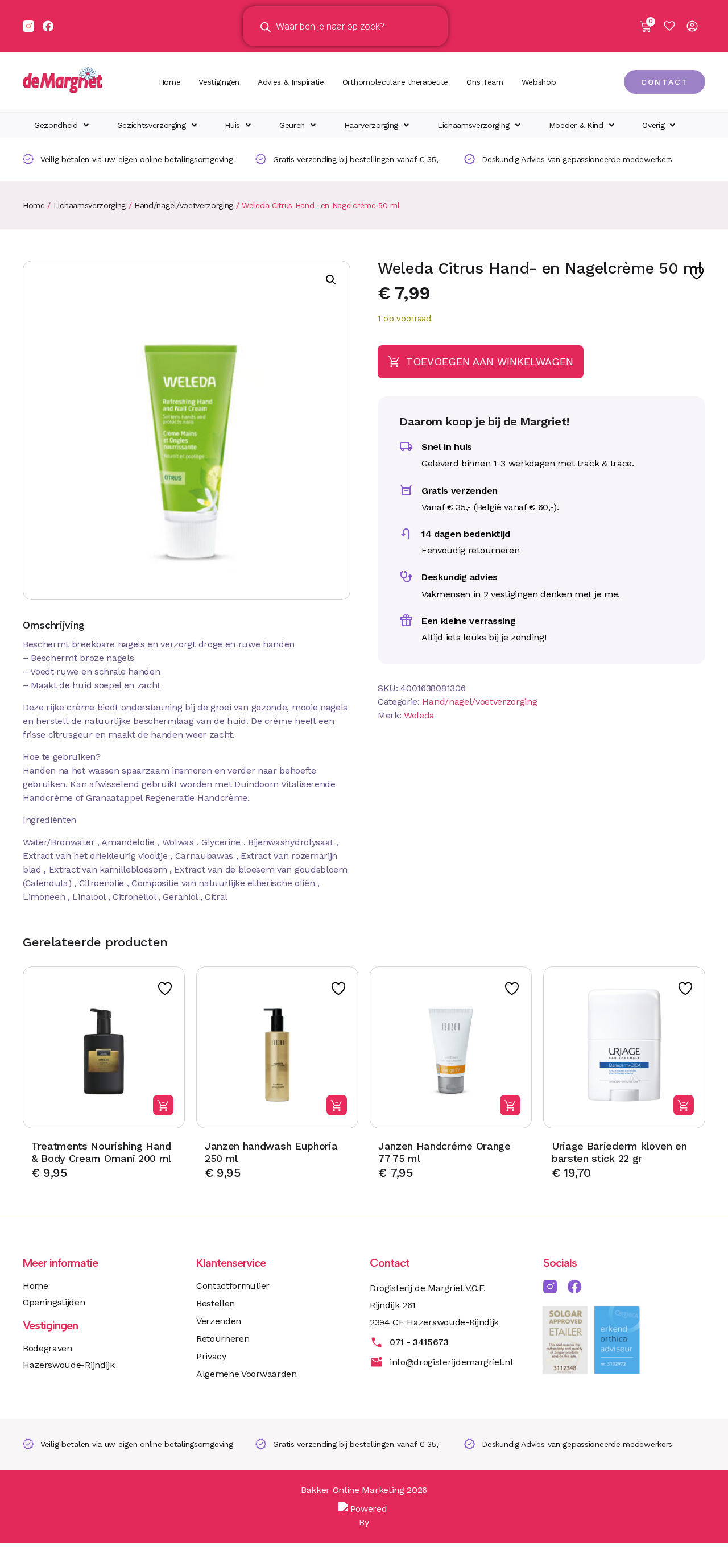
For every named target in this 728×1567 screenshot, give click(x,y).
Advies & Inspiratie (291, 81)
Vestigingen (218, 81)
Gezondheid (56, 125)
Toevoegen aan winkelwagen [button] (163, 1105)
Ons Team (484, 81)
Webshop (539, 81)
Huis (232, 125)
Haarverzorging (371, 125)
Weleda (419, 715)
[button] (61, 125)
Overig (653, 125)
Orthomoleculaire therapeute (395, 81)
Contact (390, 1263)
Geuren (292, 125)
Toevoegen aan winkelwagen (489, 361)
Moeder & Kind (576, 125)
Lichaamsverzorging (473, 125)
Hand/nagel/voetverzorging (183, 205)
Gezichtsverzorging (151, 125)
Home (170, 81)
